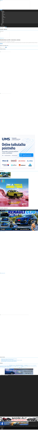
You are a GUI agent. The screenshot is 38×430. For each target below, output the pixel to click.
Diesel (28, 365)
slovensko (17, 367)
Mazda (2, 18)
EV (15, 366)
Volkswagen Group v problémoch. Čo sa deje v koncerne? (7, 359)
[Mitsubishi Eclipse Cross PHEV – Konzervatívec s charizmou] (19, 35)
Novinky (2, 23)
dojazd (30, 365)
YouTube (2, 429)
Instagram (2, 428)
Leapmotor (31, 366)
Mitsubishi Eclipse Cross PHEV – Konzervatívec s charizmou (10, 39)
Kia (28, 366)
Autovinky (14, 365)
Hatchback (17, 366)
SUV (19, 367)
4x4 (0, 365)
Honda (2, 15)
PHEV (4, 367)
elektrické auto (32, 365)
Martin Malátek (8, 41)
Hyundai (27, 366)
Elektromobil (9, 366)
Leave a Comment (12, 41)
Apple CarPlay (7, 365)
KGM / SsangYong (3, 17)
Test (21, 367)
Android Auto (5, 365)
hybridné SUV (25, 366)
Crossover (26, 365)
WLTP (24, 367)
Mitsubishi (3, 19)
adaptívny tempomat (2, 365)
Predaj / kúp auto (2, 25)
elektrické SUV (34, 365)
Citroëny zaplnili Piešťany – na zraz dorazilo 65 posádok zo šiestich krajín (9, 361)
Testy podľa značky (2, 11)
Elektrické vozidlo (3, 366)
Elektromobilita (13, 366)
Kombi (29, 366)
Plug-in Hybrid (8, 367)
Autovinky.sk (18, 365)
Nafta (36, 366)
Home (0, 27)
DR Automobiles (3, 14)
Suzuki (2, 22)
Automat (10, 365)
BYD (2, 12)
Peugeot (3, 21)
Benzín (22, 365)
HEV (19, 366)
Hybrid (22, 366)
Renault (13, 367)
